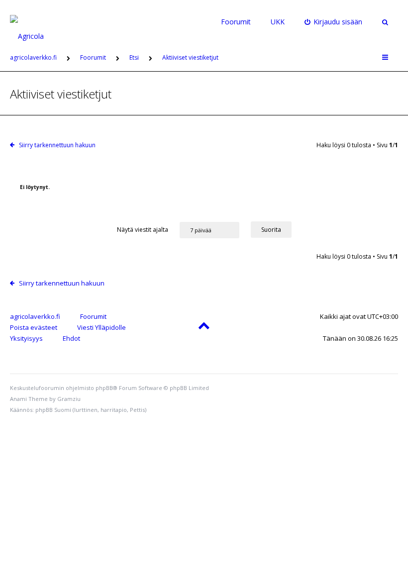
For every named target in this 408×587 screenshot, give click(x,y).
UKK (278, 21)
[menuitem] (334, 22)
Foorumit (236, 21)
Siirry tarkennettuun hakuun (57, 145)
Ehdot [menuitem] (71, 338)
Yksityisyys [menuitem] (26, 338)
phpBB (104, 387)
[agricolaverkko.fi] (38, 22)
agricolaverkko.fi (35, 316)
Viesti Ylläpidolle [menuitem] (101, 327)
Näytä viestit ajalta (143, 229)
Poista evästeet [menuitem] (33, 327)
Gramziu (69, 398)
